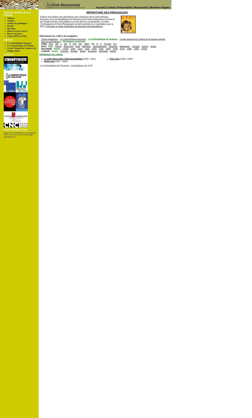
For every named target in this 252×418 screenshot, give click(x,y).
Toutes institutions (49, 39)
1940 (101, 49)
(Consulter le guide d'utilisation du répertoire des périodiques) (74, 26)
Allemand (103, 51)
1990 (136, 49)
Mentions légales (160, 7)
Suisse (145, 46)
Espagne (113, 46)
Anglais (74, 51)
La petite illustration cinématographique (63, 59)
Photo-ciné (49, 61)
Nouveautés (141, 7)
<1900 (65, 49)
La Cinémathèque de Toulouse (20, 45)
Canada (136, 46)
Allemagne (125, 46)
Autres (153, 46)
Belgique (86, 46)
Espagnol (92, 51)
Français (64, 51)
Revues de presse (14, 33)
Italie (78, 46)
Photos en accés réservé (17, 31)
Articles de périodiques (17, 23)
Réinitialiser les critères (51, 54)
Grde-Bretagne (100, 46)
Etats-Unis (68, 46)
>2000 (144, 49)
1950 (108, 49)
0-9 (114, 44)
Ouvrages (11, 28)
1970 (122, 49)
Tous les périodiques (51, 42)
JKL (80, 44)
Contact (111, 7)
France (58, 46)
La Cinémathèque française (19, 43)
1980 (129, 49)
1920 (87, 49)
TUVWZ (107, 44)
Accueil (100, 7)
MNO (86, 44)
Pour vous (114, 59)
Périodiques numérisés (74, 42)
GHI (74, 44)
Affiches (10, 18)
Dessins (10, 26)
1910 (80, 49)
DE (65, 44)
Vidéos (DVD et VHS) (17, 36)
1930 (94, 49)
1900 (73, 49)
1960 (115, 49)
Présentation (125, 7)
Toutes (57, 49)
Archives (11, 21)
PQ (92, 44)
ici (15, 137)
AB (56, 44)
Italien (83, 51)
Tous (51, 44)
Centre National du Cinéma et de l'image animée (142, 39)
